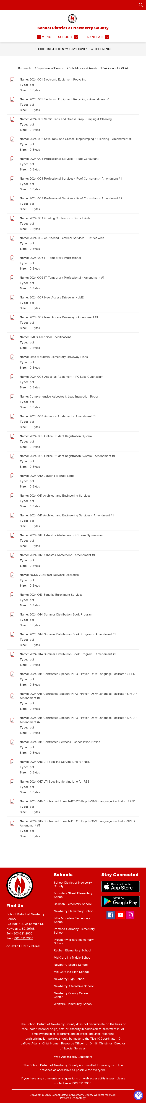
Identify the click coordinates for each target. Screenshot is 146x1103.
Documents (103, 49)
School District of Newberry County (61, 49)
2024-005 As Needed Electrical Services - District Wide (67, 238)
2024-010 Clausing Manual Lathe (52, 476)
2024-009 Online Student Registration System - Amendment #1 (72, 456)
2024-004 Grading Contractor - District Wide (60, 218)
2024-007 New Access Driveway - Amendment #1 (64, 317)
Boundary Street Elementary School (73, 895)
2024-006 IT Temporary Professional (55, 258)
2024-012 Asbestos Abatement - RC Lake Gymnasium (66, 535)
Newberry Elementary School (74, 911)
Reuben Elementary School (72, 950)
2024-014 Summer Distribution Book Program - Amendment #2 (73, 654)
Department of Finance (50, 68)
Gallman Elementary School (73, 904)
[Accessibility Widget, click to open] (138, 1095)
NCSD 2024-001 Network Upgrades (54, 575)
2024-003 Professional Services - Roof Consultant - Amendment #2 (76, 198)
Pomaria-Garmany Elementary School (74, 930)
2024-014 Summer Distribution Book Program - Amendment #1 (73, 634)
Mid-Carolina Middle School (72, 957)
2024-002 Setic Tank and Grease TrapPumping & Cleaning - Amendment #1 (81, 139)
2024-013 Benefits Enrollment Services (56, 594)
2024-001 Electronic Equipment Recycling (58, 79)
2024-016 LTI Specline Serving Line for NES (60, 761)
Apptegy (80, 1097)
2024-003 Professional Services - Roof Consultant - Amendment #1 (76, 178)
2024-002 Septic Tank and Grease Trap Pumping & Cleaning (71, 119)
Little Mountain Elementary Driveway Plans (59, 357)
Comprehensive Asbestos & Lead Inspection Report (64, 396)
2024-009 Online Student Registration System (61, 436)
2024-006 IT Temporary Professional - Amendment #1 (67, 277)
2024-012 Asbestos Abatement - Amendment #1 (62, 555)
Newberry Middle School (71, 964)
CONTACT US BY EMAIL (23, 946)
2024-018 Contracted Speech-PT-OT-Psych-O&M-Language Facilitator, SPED (82, 801)
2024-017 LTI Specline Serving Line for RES (59, 781)
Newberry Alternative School (73, 986)
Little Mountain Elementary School (72, 920)
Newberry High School (69, 979)
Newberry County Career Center (71, 995)
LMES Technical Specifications (50, 337)
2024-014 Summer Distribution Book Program (61, 614)
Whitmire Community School (73, 1004)
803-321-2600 (23, 933)
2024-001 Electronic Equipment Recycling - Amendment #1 (70, 99)
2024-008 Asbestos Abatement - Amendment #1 (63, 416)
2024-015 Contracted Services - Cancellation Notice (65, 742)
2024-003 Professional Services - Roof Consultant (64, 158)
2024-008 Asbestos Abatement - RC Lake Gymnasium (66, 376)
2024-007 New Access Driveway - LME (57, 297)
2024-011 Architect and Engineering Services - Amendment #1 (72, 515)
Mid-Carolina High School (71, 972)
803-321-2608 (23, 938)
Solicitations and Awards (83, 68)
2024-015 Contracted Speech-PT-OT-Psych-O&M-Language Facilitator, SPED (82, 674)
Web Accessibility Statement (73, 1057)
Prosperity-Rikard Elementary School (74, 941)
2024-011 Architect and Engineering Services (60, 495)
